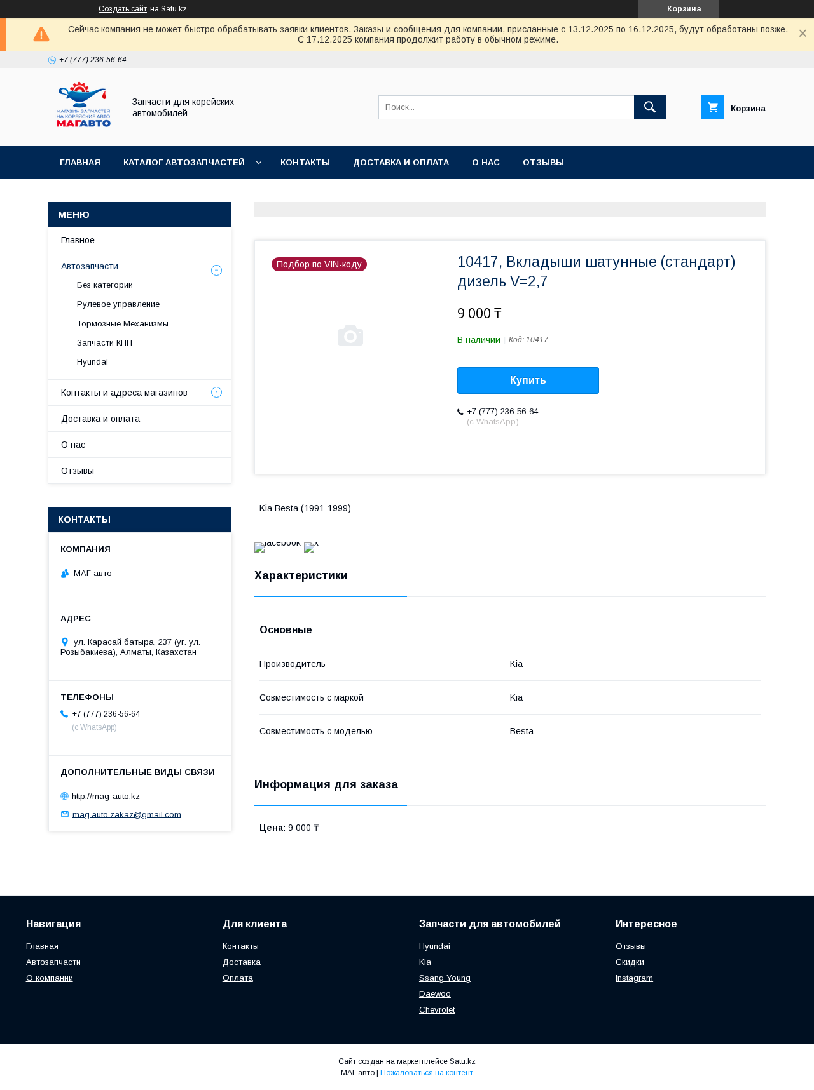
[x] (311, 542)
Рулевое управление (118, 304)
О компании (49, 978)
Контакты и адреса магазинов (124, 392)
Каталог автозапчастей (184, 162)
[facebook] (277, 542)
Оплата (238, 978)
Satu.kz (463, 1061)
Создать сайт (123, 8)
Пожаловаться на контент (426, 1072)
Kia (425, 962)
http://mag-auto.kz (106, 796)
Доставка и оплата (401, 162)
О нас (486, 162)
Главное (78, 240)
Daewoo (435, 994)
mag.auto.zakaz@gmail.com (126, 814)
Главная (80, 162)
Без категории (105, 285)
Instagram (634, 978)
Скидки (630, 962)
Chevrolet (437, 1009)
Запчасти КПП (104, 342)
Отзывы (543, 162)
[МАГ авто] (82, 129)
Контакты (305, 162)
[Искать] (650, 107)
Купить (528, 380)
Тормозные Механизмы (123, 323)
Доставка (242, 962)
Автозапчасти (89, 266)
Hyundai (92, 362)
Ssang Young (445, 978)
